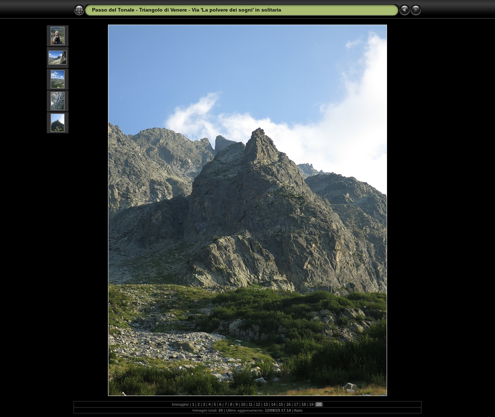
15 (281, 404)
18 (303, 404)
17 (296, 404)
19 (311, 404)
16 (288, 404)
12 (258, 404)
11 (251, 404)
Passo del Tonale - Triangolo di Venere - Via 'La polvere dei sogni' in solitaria (186, 10)
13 (265, 404)
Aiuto (298, 410)
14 (273, 404)
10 (243, 404)
